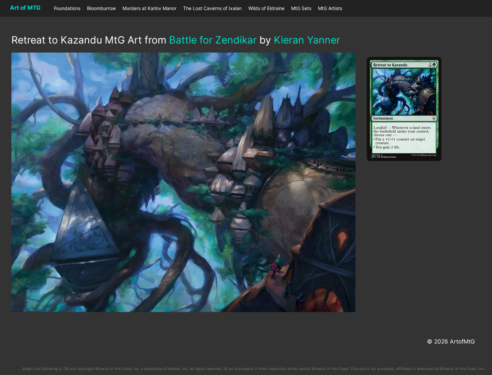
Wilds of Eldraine (266, 8)
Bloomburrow (101, 8)
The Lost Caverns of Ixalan (212, 8)
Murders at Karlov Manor (149, 8)
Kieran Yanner (307, 40)
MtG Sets (301, 8)
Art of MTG (25, 7)
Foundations (67, 8)
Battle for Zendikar (213, 40)
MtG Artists (330, 8)
